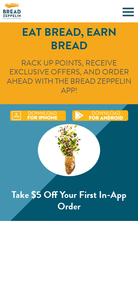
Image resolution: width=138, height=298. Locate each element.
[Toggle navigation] (128, 11)
